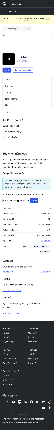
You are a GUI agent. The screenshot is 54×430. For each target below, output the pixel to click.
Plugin (31, 337)
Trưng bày (33, 328)
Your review (8, 271)
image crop (46, 246)
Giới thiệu (7, 328)
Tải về (6, 70)
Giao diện (32, 333)
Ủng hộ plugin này (11, 313)
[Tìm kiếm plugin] (29, 28)
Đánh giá (9, 86)
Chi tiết (8, 79)
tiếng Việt (12, 396)
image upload (45, 251)
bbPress (8, 380)
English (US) (46, 241)
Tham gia (32, 350)
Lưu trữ (6, 337)
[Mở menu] (50, 3)
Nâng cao (9, 105)
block (25, 246)
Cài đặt (8, 92)
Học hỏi (6, 350)
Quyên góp (34, 358)
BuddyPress (9, 384)
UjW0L (24, 61)
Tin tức (6, 333)
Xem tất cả (46, 271)
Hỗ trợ (8, 112)
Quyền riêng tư (9, 341)
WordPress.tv (10, 363)
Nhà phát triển (11, 99)
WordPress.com (11, 371)
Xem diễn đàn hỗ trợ (12, 290)
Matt (6, 375)
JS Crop (22, 57)
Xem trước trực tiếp (23, 70)
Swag (32, 363)
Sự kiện (31, 354)
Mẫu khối (32, 341)
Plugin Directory (9, 11)
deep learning (35, 246)
